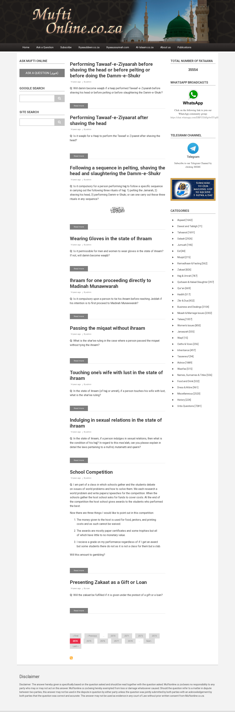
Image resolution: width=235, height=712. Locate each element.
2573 (154, 636)
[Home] (126, 21)
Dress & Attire (187, 387)
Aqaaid (185, 220)
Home (26, 47)
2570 (113, 636)
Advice (184, 362)
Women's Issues (189, 325)
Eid (181, 251)
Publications (184, 47)
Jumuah (185, 244)
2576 (102, 641)
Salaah (184, 238)
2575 (89, 641)
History (184, 399)
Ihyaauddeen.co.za (88, 47)
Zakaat (184, 269)
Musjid (183, 257)
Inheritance (186, 350)
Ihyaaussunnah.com (117, 47)
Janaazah (185, 331)
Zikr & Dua (185, 300)
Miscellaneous (188, 393)
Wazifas (184, 368)
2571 (126, 636)
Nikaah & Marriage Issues (194, 313)
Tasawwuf (185, 356)
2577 (116, 641)
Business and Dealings (193, 306)
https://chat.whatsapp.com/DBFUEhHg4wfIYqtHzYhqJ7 (198, 117)
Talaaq (184, 319)
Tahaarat (186, 232)
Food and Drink (188, 381)
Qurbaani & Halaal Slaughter (195, 282)
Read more (81, 106)
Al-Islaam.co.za (144, 47)
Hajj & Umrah (187, 275)
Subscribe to (71, 658)
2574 (77, 642)
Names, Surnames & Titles (194, 375)
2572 (140, 636)
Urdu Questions (189, 406)
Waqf (182, 337)
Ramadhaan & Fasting (192, 263)
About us (165, 47)
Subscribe (66, 47)
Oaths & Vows (188, 344)
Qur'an (184, 288)
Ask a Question (45, 47)
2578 (130, 641)
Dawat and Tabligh (189, 226)
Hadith (183, 294)
